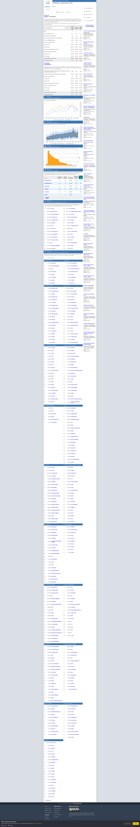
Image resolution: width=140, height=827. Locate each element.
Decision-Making (55, 635)
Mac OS (72, 543)
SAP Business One (55, 291)
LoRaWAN (53, 393)
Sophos (53, 753)
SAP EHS (53, 339)
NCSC (72, 680)
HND (52, 686)
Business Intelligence (56, 245)
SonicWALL (54, 779)
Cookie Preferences (58, 814)
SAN (52, 381)
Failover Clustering (74, 731)
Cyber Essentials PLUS (75, 660)
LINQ (72, 487)
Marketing (73, 433)
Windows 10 (73, 532)
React (72, 495)
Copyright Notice (57, 808)
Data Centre (54, 576)
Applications (67, 260)
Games (72, 462)
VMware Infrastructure (56, 711)
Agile (72, 245)
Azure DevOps (73, 305)
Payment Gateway (55, 308)
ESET (52, 785)
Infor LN (53, 316)
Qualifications (47, 644)
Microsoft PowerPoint (75, 268)
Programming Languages (69, 584)
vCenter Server (74, 723)
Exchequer (54, 311)
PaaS (72, 330)
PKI (52, 564)
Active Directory (55, 231)
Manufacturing (74, 416)
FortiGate (73, 725)
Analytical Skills (74, 413)
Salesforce (54, 790)
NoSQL (72, 393)
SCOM (72, 737)
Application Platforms (49, 260)
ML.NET (72, 521)
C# (71, 595)
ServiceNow (54, 782)
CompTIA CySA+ (74, 231)
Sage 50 (53, 336)
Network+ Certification (56, 666)
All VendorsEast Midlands (47, 63)
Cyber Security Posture (56, 573)
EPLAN (72, 274)
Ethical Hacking (55, 618)
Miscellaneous (47, 524)
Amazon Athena (74, 384)
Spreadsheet (73, 277)
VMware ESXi (54, 734)
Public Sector (73, 450)
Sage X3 (53, 328)
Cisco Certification (55, 663)
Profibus (53, 396)
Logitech (53, 756)
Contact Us (47, 819)
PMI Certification (55, 689)
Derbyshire (47, 189)
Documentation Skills (75, 459)
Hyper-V (53, 708)
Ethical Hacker (54, 490)
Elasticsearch (73, 361)
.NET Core (73, 475)
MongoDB (73, 359)
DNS (72, 234)
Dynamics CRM (54, 288)
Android (72, 538)
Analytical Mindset (55, 570)
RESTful (72, 515)
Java (72, 627)
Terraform (73, 501)
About (71, 3)
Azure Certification (55, 214)
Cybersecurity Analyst (56, 478)
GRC (72, 672)
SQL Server (73, 353)
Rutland (46, 194)
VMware (53, 748)
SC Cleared (54, 672)
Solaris (72, 552)
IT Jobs (46, 806)
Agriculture (73, 447)
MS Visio (72, 282)
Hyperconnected (55, 398)
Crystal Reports (74, 390)
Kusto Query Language (75, 604)
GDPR (72, 646)
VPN (52, 356)
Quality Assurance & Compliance (70, 644)
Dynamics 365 (73, 302)
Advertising (73, 442)
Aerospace (73, 453)
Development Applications (49, 405)
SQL (52, 225)
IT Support (54, 475)
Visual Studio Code (55, 419)
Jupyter (53, 280)
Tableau (72, 350)
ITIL (72, 228)
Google (53, 771)
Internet (53, 367)
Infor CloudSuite (55, 313)
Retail (72, 425)
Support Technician (55, 504)
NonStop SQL (73, 376)
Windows (53, 222)
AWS (72, 316)
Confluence (54, 277)
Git (52, 408)
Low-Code (54, 547)
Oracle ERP (54, 302)
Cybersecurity (54, 217)
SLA (72, 649)
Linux (72, 535)
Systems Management (69, 703)
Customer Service (55, 239)
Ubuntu (72, 546)
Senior (53, 515)
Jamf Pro (72, 714)
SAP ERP (53, 342)
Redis (72, 396)
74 (80, 180)
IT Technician (54, 501)
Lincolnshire (47, 191)
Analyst (53, 467)
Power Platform (55, 234)
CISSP (53, 680)
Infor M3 (53, 319)
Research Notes (48, 812)
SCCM (72, 711)
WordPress (54, 271)
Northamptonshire (48, 183)
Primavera (54, 325)
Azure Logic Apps (74, 342)
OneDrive (73, 339)
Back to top (48, 800)
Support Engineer (55, 507)
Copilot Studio (74, 336)
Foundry (53, 788)
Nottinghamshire (48, 180)
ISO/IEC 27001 (73, 655)
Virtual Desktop (55, 717)
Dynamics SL (54, 330)
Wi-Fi (53, 376)
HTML (72, 484)
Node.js (72, 493)
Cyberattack (54, 526)
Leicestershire (47, 186)
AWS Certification (55, 694)
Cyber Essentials (74, 652)
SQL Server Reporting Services (77, 370)
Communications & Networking (50, 345)
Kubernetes (73, 708)
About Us (47, 817)
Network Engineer (55, 512)
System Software (48, 703)
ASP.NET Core (73, 473)
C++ (72, 624)
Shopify (53, 293)
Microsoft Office (74, 217)
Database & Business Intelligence (70, 345)
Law (72, 422)
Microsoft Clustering (75, 734)
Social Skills (73, 408)
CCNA (53, 660)
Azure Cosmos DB (74, 333)
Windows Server (74, 242)
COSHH (72, 683)
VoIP (52, 378)
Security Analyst (55, 484)
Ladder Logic (73, 612)
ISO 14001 (73, 686)
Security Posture (55, 544)
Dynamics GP (54, 299)
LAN (52, 364)
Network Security (55, 370)
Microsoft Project (74, 271)
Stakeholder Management (57, 621)
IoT (52, 556)
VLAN (53, 361)
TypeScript (73, 607)
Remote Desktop (55, 390)
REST (72, 510)
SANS (53, 697)
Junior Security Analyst (56, 495)
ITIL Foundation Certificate (57, 700)
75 (80, 183)
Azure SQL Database (75, 356)
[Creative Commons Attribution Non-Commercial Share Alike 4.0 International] (82, 809)
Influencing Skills (74, 436)
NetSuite (53, 333)
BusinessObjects (74, 387)
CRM (52, 615)
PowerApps (73, 311)
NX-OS (53, 401)
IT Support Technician (56, 510)
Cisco (53, 745)
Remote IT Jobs (48, 810)
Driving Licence (54, 529)
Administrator (54, 521)
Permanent (47, 6)
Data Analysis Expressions (76, 610)
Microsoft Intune (74, 705)
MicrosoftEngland (47, 198)
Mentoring (73, 208)
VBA (72, 601)
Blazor (72, 498)
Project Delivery (55, 638)
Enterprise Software (55, 553)
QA (71, 658)
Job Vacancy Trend (89, 8)
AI (52, 242)
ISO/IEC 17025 (73, 689)
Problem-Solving (55, 219)
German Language (74, 439)
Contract (54, 6)
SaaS (72, 319)
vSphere (53, 720)
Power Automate (74, 308)
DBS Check (54, 683)
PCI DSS (72, 666)
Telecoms (73, 445)
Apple (53, 768)
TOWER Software (55, 759)
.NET (72, 467)
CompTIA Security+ (74, 225)
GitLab (53, 416)
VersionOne (54, 413)
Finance (72, 410)
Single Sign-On (74, 717)
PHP (72, 629)
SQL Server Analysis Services (76, 398)
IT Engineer (54, 498)
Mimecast (73, 313)
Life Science (54, 567)
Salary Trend (88, 11)
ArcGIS (53, 274)
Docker (53, 714)
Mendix (53, 282)
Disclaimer (56, 816)
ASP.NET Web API (74, 490)
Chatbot (72, 280)
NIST (72, 663)
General (66, 405)
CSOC (53, 562)
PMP (52, 692)
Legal (72, 430)
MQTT (53, 384)
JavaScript (73, 598)
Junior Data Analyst (55, 493)
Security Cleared (55, 675)
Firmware (53, 723)
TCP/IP (53, 359)
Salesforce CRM (54, 305)
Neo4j (72, 378)
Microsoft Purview (74, 325)
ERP (72, 239)
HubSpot (53, 762)
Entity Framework (74, 481)
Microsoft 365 (54, 211)
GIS (71, 381)
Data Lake (73, 373)
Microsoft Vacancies (64, 3)
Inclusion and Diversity (75, 427)
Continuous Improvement (76, 211)
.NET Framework (74, 504)
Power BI (53, 248)
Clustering (54, 538)
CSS (72, 478)
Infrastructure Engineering (57, 632)
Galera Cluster (73, 720)
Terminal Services (55, 731)
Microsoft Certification (56, 669)
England (46, 16)
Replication (54, 581)
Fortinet (53, 793)
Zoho (53, 796)
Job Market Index (56, 3)
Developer (54, 481)
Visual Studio (54, 422)
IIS (52, 268)
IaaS (72, 328)
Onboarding (54, 532)
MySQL (72, 364)
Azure (53, 208)
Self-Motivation (55, 535)
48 (80, 191)
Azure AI (72, 237)
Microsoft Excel (54, 237)
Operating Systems (68, 524)
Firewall (72, 219)
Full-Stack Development (56, 629)
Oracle (53, 776)
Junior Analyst (54, 473)
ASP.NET (72, 470)
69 (80, 186)
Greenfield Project (55, 550)
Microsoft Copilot (74, 322)
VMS (72, 549)
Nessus (72, 728)
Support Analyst (55, 518)
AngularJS (73, 507)
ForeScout (54, 228)
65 (80, 189)
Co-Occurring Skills (89, 20)
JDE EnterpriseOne (55, 322)
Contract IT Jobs (48, 808)
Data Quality (73, 669)
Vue (72, 518)
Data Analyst (54, 487)
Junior (53, 470)
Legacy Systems (55, 579)
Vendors (50, 40)
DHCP (53, 353)
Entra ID (72, 214)
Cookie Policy (56, 812)
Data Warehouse (74, 367)
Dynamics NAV (54, 296)
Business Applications (49, 285)
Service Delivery (55, 624)
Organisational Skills (75, 419)
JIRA (52, 410)
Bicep (72, 618)
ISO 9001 (72, 677)
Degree (53, 658)
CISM (53, 677)
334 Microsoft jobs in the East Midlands (89, 26)
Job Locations (88, 17)
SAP (52, 751)
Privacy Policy (57, 810)
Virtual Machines (55, 725)
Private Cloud (54, 559)
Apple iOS (73, 541)
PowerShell (73, 592)
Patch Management (55, 641)
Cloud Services (67, 285)
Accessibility (73, 675)
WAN (53, 373)
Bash (72, 615)
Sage (53, 765)
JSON (72, 512)
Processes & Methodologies (50, 584)
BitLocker (53, 728)
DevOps (53, 627)
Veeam (53, 773)
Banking (72, 456)
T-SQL (72, 635)
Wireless (53, 387)
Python (72, 222)
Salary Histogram (89, 14)
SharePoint (54, 263)
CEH (72, 248)
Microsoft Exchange (55, 265)
